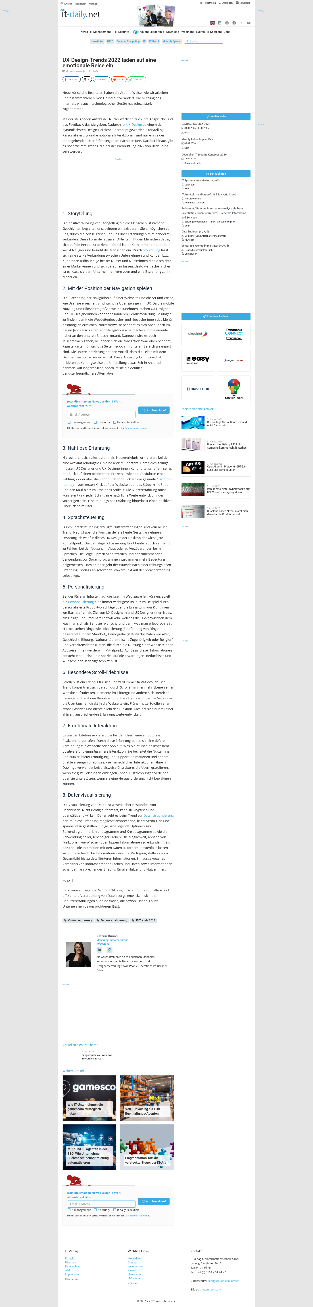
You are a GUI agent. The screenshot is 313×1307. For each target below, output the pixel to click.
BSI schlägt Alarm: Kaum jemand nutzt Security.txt (227, 423)
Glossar (132, 1262)
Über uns (70, 1262)
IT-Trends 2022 (145, 920)
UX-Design (134, 124)
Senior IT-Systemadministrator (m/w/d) (205, 245)
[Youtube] (248, 22)
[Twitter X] (241, 22)
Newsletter (134, 1274)
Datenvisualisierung (158, 815)
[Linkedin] (219, 22)
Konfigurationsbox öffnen (223, 1281)
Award (131, 1270)
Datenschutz (72, 1266)
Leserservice (135, 1266)
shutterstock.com (210, 1289)
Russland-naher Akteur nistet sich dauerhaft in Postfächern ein (227, 512)
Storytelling (151, 250)
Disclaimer (71, 1279)
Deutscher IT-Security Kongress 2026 (204, 154)
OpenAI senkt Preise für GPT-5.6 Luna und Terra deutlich (226, 468)
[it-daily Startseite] (87, 14)
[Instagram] (227, 22)
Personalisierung (81, 602)
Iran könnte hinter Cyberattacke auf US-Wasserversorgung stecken (228, 490)
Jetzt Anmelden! (155, 410)
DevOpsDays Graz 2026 (195, 124)
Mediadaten (135, 1258)
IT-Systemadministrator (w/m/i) (200, 180)
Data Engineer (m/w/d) (195, 231)
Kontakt (70, 1258)
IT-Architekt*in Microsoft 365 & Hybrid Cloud (208, 194)
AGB (67, 1270)
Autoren (132, 1283)
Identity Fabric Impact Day (197, 139)
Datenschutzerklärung (136, 428)
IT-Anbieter (134, 1278)
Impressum (72, 1274)
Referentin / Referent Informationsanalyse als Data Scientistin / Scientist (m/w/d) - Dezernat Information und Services (213, 213)
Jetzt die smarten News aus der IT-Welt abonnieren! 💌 (94, 404)
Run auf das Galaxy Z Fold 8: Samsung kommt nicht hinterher (226, 446)
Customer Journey (80, 920)
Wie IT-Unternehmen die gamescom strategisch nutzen (85, 1109)
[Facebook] (234, 22)
